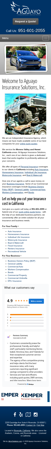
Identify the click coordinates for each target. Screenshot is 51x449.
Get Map (40, 425)
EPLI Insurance (15, 281)
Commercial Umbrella (17, 278)
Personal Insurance (29, 166)
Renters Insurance (16, 248)
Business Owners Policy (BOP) (21, 261)
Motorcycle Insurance (11, 175)
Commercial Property (17, 275)
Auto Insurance (41, 169)
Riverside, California (22, 431)
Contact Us (31, 425)
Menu (5, 38)
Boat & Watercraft (34, 175)
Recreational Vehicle (17, 251)
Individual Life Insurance (35, 172)
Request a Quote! (25, 21)
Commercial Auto (37, 189)
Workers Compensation (12, 192)
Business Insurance (15, 184)
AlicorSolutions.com (15, 441)
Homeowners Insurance (13, 172)
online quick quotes (28, 144)
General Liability (22, 189)
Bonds (31, 192)
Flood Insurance (15, 246)
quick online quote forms (30, 212)
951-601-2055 (31, 30)
